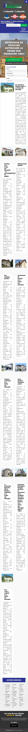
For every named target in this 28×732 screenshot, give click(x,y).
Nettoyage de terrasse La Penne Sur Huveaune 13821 (7, 688)
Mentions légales (18, 730)
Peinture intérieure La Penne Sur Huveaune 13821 (21, 701)
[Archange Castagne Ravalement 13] (12, 4)
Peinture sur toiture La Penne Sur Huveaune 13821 (21, 691)
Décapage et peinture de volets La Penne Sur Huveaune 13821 (14, 696)
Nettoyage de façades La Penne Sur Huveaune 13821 (7, 698)
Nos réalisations (14, 60)
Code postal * (10, 73)
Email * (8, 78)
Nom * (8, 68)
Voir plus (14, 725)
